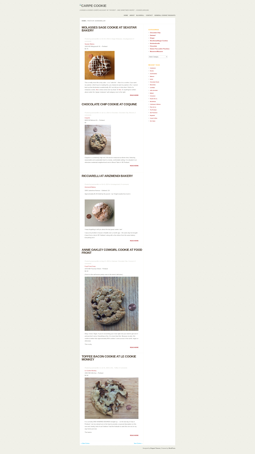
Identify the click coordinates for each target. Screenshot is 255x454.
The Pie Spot (153, 109)
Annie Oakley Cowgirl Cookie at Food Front (112, 251)
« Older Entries (85, 443)
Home (126, 15)
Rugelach (152, 115)
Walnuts (152, 76)
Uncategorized (127, 39)
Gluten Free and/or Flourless (159, 49)
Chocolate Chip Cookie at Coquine (109, 104)
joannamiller (95, 39)
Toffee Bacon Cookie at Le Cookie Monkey (109, 358)
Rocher (152, 70)
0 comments (125, 184)
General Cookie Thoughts (164, 15)
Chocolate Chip (123, 112)
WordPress (172, 448)
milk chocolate (154, 90)
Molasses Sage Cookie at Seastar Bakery (109, 29)
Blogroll (140, 15)
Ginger (152, 38)
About (132, 15)
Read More (134, 95)
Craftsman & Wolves (155, 104)
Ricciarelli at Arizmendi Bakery (107, 176)
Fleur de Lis (153, 107)
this (97, 89)
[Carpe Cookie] (93, 6)
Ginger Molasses (116, 39)
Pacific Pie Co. (153, 98)
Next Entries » (138, 443)
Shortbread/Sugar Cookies (159, 40)
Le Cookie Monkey (90, 370)
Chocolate (114, 112)
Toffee (116, 368)
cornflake (152, 87)
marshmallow (153, 73)
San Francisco (153, 112)
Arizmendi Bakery (90, 187)
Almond (131, 112)
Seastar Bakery (89, 44)
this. (120, 89)
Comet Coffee (153, 118)
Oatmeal (114, 261)
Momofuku (153, 84)
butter (151, 79)
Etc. (112, 368)
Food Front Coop (90, 266)
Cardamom (153, 68)
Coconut (131, 261)
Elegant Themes (155, 448)
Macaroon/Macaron (156, 51)
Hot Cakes (152, 121)
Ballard (152, 93)
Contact (149, 15)
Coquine (87, 118)
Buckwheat (153, 101)
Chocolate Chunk (154, 82)
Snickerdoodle (155, 43)
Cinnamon (152, 96)
